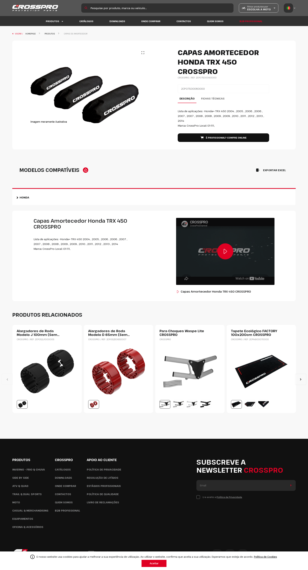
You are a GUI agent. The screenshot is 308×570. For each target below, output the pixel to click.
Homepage (30, 33)
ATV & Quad (20, 486)
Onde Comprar (150, 21)
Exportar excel (274, 170)
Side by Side (20, 477)
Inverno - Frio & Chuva (28, 469)
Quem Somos (215, 21)
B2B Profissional (251, 21)
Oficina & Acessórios (27, 527)
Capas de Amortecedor (76, 33)
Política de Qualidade (103, 494)
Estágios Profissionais (104, 486)
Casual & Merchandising (30, 510)
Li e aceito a (222, 497)
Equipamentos (22, 518)
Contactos (183, 21)
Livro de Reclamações (103, 502)
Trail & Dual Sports (27, 494)
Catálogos (86, 21)
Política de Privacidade (104, 469)
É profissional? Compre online (226, 137)
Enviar (290, 485)
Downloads (117, 21)
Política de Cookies (265, 556)
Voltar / (19, 33)
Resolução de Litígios (102, 477)
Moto (16, 502)
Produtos (50, 33)
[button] (300, 379)
